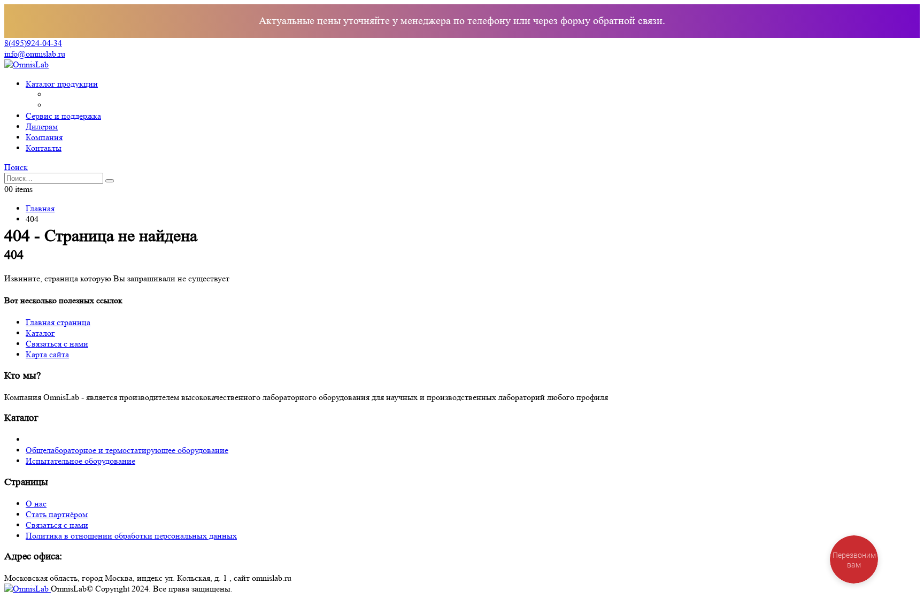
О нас (36, 503)
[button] (16, 167)
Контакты (43, 148)
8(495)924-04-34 (33, 43)
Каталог (40, 333)
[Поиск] (109, 180)
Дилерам (42, 126)
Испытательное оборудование (80, 461)
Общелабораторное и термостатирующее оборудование (127, 450)
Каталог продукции (62, 84)
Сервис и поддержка (63, 116)
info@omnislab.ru (34, 54)
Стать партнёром (57, 514)
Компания (44, 137)
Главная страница (58, 322)
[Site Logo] (26, 64)
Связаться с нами (57, 344)
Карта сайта (47, 354)
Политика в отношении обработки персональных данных (131, 536)
